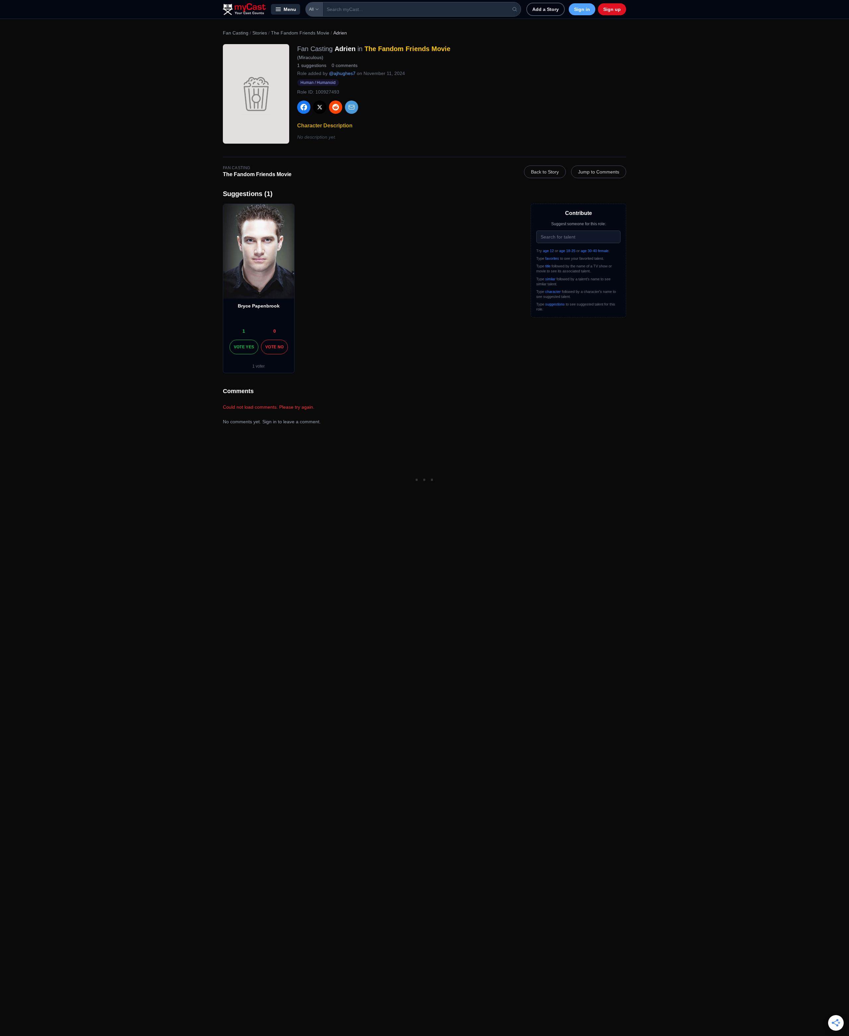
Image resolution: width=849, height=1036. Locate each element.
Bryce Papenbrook (259, 306)
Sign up (612, 9)
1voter (258, 366)
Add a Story (545, 9)
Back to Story (545, 171)
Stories (259, 32)
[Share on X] (319, 107)
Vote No (274, 347)
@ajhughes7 (342, 73)
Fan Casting (235, 32)
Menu (290, 9)
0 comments (345, 65)
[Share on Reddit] (335, 107)
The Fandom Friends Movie (300, 32)
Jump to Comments (598, 171)
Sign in (582, 9)
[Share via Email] (351, 107)
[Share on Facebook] (303, 107)
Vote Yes (244, 347)
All (311, 9)
